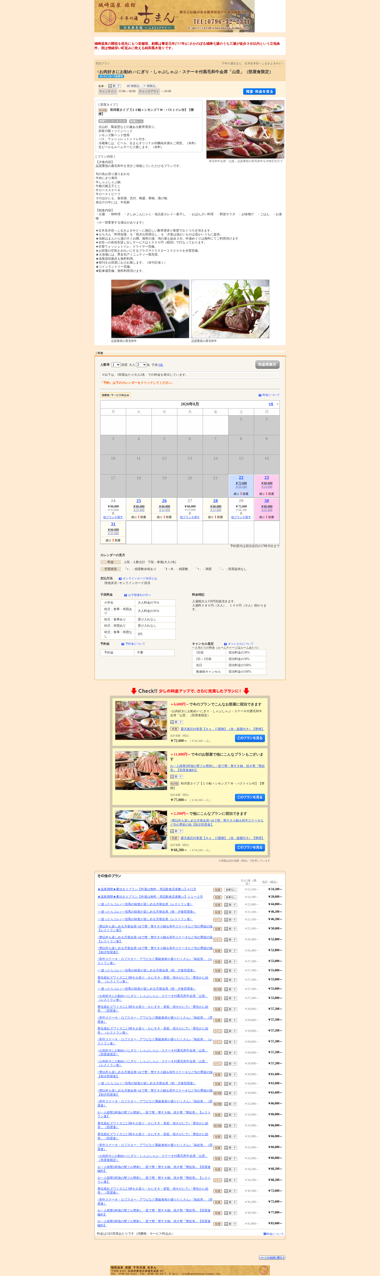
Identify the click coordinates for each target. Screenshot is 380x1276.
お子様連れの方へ (139, 594)
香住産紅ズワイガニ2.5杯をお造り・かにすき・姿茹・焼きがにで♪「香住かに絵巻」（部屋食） (152, 1009)
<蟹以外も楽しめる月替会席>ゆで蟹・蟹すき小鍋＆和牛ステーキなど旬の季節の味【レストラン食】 (155, 928)
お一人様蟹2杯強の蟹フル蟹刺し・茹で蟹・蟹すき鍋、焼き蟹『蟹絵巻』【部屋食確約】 (154, 1169)
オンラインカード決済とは (140, 578)
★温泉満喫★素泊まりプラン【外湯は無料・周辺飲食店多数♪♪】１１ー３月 (150, 896)
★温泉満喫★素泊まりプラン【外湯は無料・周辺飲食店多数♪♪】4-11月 (146, 889)
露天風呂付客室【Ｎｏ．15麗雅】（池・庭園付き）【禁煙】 (222, 729)
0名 (160, 365)
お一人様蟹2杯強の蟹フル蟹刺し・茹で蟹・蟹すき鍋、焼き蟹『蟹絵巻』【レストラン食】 (154, 1114)
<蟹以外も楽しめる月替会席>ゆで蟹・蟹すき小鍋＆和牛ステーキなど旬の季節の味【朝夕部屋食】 (155, 950)
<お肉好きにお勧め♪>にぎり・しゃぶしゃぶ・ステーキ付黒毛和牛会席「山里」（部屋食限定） (152, 1052)
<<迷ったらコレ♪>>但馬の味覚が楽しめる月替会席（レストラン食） (145, 904)
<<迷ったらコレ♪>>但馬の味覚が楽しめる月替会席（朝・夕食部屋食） (146, 911)
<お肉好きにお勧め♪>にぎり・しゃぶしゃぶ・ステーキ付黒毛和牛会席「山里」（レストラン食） (152, 998)
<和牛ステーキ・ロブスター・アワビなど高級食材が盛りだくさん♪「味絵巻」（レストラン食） (154, 961)
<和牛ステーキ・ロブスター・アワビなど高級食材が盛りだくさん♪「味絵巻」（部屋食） (154, 1020)
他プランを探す (113, 517)
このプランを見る (250, 738)
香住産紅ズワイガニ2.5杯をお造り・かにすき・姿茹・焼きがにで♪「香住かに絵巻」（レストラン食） (152, 979)
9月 (271, 404)
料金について (271, 394)
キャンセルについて (241, 643)
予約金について (135, 643)
